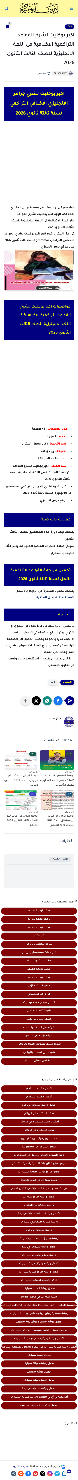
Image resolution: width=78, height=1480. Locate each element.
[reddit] (21, 1473)
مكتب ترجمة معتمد (39, 911)
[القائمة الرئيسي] (71, 8)
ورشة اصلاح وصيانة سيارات (39, 1255)
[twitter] (42, 1473)
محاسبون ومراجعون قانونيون (39, 1138)
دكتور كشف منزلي (39, 986)
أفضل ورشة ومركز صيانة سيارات (39, 1263)
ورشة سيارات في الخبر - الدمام (39, 1297)
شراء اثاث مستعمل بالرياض (39, 952)
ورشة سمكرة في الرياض (39, 1205)
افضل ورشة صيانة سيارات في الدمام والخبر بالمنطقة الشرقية (39, 1347)
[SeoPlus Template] (63, 1466)
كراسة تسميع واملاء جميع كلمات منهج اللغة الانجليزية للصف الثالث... (57, 781)
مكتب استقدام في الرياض (39, 1113)
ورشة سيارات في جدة (39, 1230)
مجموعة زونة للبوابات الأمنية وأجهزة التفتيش (39, 1163)
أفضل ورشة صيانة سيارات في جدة (39, 1213)
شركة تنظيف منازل (39, 1011)
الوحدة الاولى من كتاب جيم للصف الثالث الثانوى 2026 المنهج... (22, 821)
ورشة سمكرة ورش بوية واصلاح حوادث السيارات (39, 1313)
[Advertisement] (39, 167)
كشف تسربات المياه (39, 1019)
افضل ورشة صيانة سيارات (39, 1363)
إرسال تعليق (60, 859)
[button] (58, 700)
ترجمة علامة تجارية (39, 919)
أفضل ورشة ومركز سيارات (39, 1197)
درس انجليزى (21, 1466)
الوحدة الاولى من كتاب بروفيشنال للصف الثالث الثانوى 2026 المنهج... (59, 821)
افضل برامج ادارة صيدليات (39, 1002)
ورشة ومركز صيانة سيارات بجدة (39, 1238)
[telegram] (57, 1473)
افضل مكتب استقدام (39, 1088)
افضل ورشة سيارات (39, 1355)
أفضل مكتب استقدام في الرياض (39, 1122)
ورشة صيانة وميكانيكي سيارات (39, 1222)
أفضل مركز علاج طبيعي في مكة (39, 1405)
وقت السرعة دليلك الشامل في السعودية (39, 1155)
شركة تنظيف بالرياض (39, 944)
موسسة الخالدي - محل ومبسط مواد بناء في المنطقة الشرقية (39, 1305)
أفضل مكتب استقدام (39, 1097)
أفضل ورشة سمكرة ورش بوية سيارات (39, 1322)
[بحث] (6, 8)
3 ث (69, 26)
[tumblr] (13, 1473)
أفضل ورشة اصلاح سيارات (39, 1288)
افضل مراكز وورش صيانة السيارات (39, 1172)
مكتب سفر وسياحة (39, 961)
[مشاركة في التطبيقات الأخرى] (25, 700)
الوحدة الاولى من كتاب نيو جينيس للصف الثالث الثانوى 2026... (21, 781)
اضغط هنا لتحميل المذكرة (55, 597)
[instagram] (50, 1473)
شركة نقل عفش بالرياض (39, 1061)
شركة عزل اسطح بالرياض (39, 1052)
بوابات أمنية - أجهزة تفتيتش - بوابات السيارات (39, 1330)
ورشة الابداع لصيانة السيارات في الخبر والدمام (39, 1188)
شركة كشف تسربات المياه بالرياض (39, 1044)
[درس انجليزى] (39, 8)
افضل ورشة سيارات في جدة (39, 1247)
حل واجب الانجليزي (39, 994)
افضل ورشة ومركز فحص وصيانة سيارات (39, 1338)
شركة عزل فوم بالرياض (39, 1036)
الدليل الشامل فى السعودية (39, 1147)
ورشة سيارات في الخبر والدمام (39, 1180)
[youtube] (35, 1473)
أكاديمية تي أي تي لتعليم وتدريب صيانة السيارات (39, 1397)
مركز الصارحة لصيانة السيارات (39, 1280)
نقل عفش (39, 936)
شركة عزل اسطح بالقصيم (39, 1027)
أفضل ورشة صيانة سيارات (39, 1380)
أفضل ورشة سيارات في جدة (39, 1105)
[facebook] (28, 1473)
